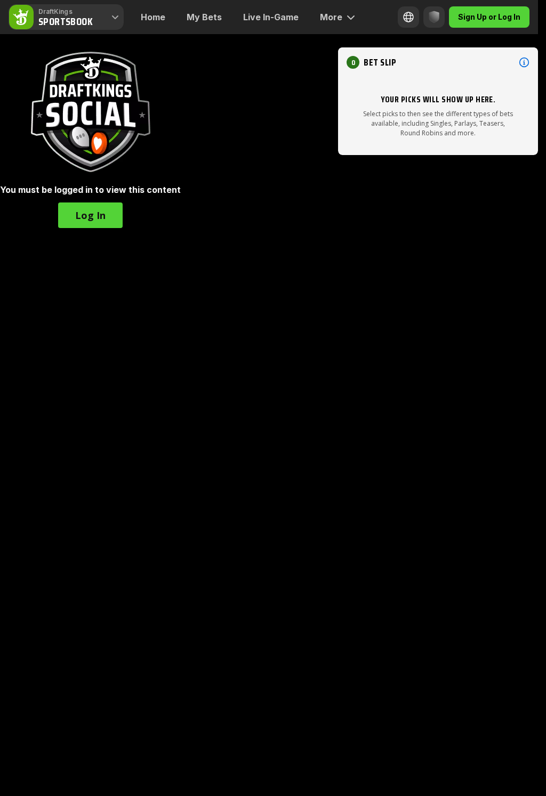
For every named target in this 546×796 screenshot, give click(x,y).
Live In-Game (271, 17)
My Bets (204, 17)
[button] (90, 215)
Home (153, 17)
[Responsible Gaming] (434, 17)
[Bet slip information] (524, 62)
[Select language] (408, 17)
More (331, 17)
